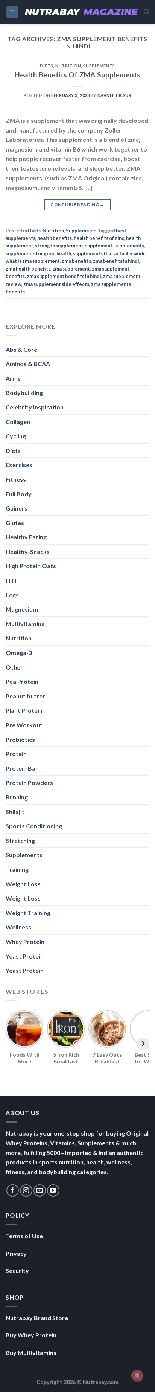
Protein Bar (22, 768)
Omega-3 (19, 652)
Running (17, 797)
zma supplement (71, 269)
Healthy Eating (26, 536)
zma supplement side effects (56, 284)
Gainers (16, 508)
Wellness (18, 926)
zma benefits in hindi (116, 261)
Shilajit (15, 811)
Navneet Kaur (114, 95)
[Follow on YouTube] (53, 1190)
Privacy (16, 1253)
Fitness (16, 479)
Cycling (16, 435)
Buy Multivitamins (31, 1352)
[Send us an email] (39, 1190)
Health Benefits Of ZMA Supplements (77, 74)
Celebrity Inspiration (35, 407)
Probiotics (20, 739)
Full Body (19, 493)
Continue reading (77, 204)
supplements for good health (38, 253)
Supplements (99, 65)
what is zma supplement (33, 261)
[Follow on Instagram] (26, 1190)
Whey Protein (25, 941)
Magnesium (22, 609)
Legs (12, 594)
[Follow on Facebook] (12, 1190)
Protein (16, 753)
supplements (129, 246)
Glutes (15, 522)
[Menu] (12, 12)
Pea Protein (22, 681)
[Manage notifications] (137, 1376)
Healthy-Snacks (28, 551)
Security (17, 1270)
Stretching (20, 840)
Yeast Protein (25, 956)
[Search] (146, 12)
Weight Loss (23, 883)
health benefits (54, 238)
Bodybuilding (24, 392)
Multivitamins (25, 623)
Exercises (19, 464)
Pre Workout (24, 724)
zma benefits (76, 261)
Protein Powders (29, 782)
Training (17, 869)
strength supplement (59, 246)
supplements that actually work (108, 253)
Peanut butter (25, 696)
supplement (98, 246)
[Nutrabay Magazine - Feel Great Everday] (81, 12)
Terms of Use (24, 1235)
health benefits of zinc (99, 238)
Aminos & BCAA (28, 363)
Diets (46, 65)
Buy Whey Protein (31, 1334)
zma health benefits (28, 269)
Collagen (18, 421)
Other (14, 667)
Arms (13, 378)
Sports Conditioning (34, 825)
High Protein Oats (31, 565)
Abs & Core (21, 349)
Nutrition (68, 65)
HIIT (11, 580)
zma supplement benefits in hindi (64, 276)
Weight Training (28, 912)
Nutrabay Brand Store (37, 1317)
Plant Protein (24, 710)
